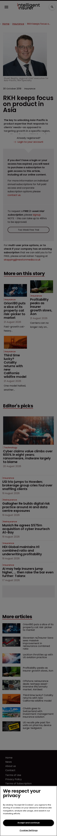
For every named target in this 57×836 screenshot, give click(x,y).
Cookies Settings (29, 830)
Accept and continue (28, 822)
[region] (28, 811)
